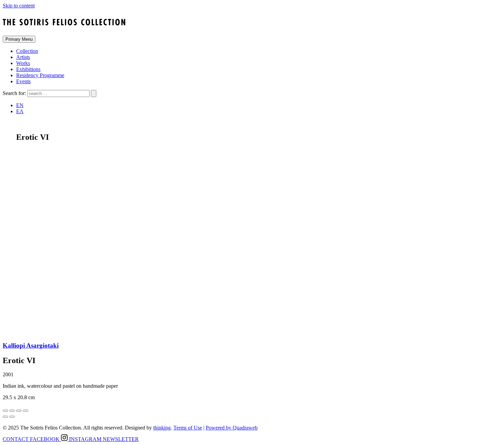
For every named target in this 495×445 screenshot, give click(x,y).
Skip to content (19, 5)
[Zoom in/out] (25, 411)
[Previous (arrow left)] (5, 417)
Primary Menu (19, 39)
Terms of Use (187, 428)
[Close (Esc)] (5, 411)
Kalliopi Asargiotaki (31, 345)
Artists (23, 57)
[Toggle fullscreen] (19, 411)
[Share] (12, 411)
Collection (27, 51)
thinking (162, 428)
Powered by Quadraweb (232, 428)
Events (23, 81)
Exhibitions (28, 69)
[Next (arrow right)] (12, 417)
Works (23, 63)
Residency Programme (40, 75)
